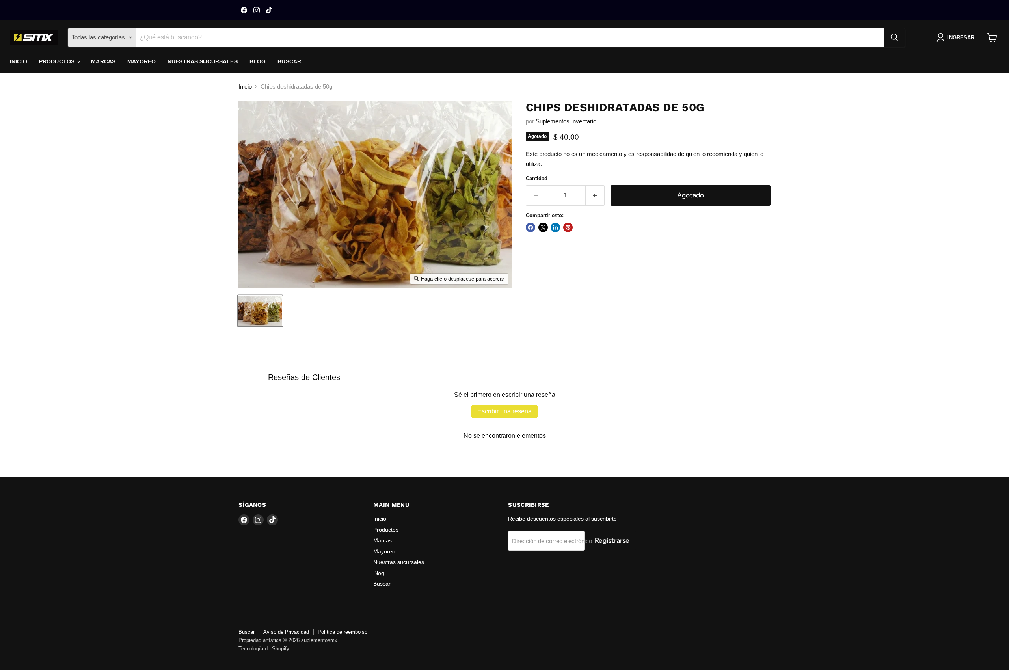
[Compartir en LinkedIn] (555, 227)
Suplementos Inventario (566, 121)
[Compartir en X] (543, 227)
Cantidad (536, 178)
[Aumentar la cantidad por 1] (595, 195)
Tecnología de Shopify (263, 648)
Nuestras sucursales (203, 61)
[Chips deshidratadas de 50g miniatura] (260, 310)
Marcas (103, 61)
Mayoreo (141, 61)
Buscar (289, 61)
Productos (57, 61)
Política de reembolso (342, 632)
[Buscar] (894, 37)
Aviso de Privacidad (286, 632)
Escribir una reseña (504, 411)
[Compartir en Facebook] (530, 227)
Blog (257, 61)
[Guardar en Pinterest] (568, 227)
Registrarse (612, 540)
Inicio (18, 61)
